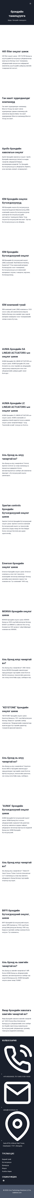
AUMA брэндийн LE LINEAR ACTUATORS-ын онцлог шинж (16, 407)
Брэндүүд (5, 1165)
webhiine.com (17, 1192)
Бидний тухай (6, 1159)
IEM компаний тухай (13, 304)
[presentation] (17, 38)
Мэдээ (4, 1168)
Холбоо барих (7, 1171)
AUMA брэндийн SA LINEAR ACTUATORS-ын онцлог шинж (16, 353)
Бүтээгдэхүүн (6, 1162)
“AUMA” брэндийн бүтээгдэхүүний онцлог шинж (15, 809)
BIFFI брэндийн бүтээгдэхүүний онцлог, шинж (16, 914)
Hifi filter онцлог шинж (15, 51)
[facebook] (3, 1180)
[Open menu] (30, 3)
